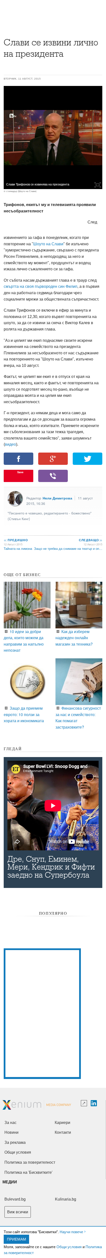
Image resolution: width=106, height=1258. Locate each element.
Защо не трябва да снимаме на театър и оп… (68, 548)
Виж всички (17, 1212)
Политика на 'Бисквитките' (28, 1172)
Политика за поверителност (29, 1162)
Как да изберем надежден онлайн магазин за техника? (74, 638)
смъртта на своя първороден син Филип (40, 286)
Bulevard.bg (15, 1199)
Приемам (16, 1239)
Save (20, 472)
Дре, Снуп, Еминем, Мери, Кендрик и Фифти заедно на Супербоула (51, 867)
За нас (10, 1122)
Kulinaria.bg (65, 1199)
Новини (11, 1132)
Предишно (16, 540)
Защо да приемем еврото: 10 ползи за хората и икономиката (24, 714)
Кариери (62, 1122)
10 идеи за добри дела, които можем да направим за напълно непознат (24, 641)
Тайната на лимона (18, 548)
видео (10, 444)
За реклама (15, 1142)
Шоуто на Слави (48, 244)
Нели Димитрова (57, 498)
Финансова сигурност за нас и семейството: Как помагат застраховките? (78, 717)
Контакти (63, 1132)
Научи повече (71, 1231)
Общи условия (69, 1246)
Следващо (90, 540)
